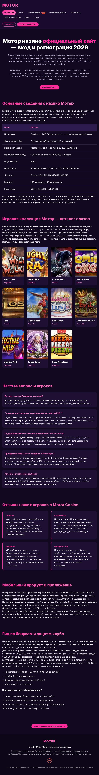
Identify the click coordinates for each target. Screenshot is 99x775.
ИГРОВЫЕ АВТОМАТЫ (57, 12)
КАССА (36, 18)
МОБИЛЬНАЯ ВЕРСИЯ (12, 18)
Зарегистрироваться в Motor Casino (48, 726)
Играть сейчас (48, 87)
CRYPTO (21, 12)
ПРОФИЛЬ (9, 24)
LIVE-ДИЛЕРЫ (75, 12)
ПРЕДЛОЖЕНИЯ (36, 12)
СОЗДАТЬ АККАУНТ (28, 24)
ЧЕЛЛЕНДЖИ (9, 12)
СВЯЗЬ (27, 18)
